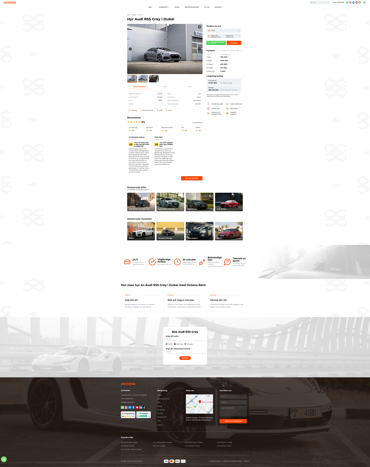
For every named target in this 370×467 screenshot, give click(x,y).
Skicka (185, 358)
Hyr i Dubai (129, 442)
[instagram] (350, 2)
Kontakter (161, 410)
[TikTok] (144, 407)
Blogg (159, 406)
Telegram (190, 344)
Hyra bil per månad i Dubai (131, 449)
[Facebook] (133, 407)
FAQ (158, 402)
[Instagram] (126, 407)
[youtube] (356, 2)
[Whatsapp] (122, 407)
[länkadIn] (140, 407)
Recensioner (162, 417)
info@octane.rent (128, 402)
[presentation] (130, 49)
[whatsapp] (347, 2)
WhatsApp (179, 344)
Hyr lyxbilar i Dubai (224, 446)
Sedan (134, 15)
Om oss (160, 413)
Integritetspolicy (215, 461)
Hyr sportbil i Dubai (192, 446)
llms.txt (246, 461)
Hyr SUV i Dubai (159, 446)
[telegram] (353, 2)
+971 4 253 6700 (338, 2)
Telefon (170, 344)
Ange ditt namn (173, 336)
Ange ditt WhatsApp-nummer (178, 349)
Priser (159, 395)
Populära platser (163, 399)
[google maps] (359, 2)
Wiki (159, 421)
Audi (140, 15)
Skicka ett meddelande (233, 421)
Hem (129, 15)
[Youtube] (137, 407)
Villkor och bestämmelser (232, 461)
